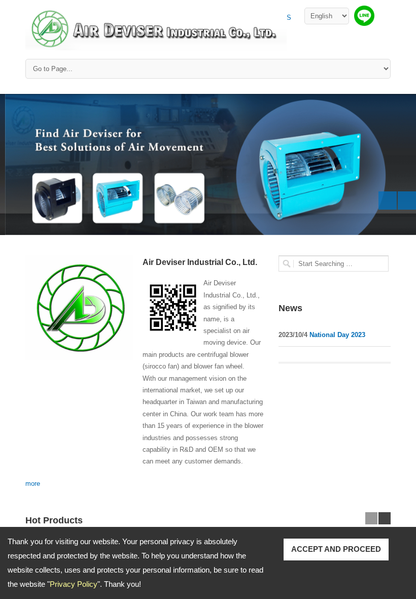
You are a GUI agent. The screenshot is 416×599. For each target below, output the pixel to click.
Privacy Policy (73, 584)
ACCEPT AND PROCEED (336, 549)
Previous (387, 200)
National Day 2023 (336, 335)
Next (407, 200)
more (32, 483)
